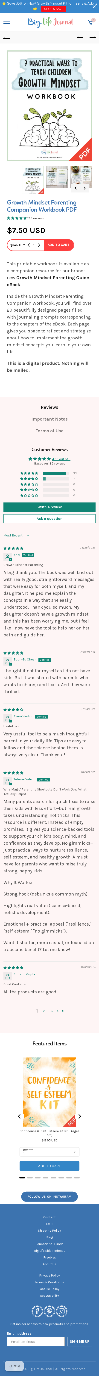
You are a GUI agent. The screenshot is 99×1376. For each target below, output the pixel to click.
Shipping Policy (49, 1231)
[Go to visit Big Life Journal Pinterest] (49, 1311)
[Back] (7, 37)
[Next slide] (84, 188)
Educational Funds (49, 1244)
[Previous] (19, 1116)
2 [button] (44, 1011)
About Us (49, 1264)
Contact (49, 1217)
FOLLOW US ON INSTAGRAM (50, 1196)
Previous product (80, 37)
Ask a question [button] (49, 518)
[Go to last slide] (75, 188)
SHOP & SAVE (53, 9)
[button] (94, 6)
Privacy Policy (49, 1275)
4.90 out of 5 (61, 459)
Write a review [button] (50, 507)
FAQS (49, 1224)
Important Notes (49, 419)
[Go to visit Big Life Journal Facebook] (37, 1311)
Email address (19, 1333)
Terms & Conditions (49, 1282)
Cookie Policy (49, 1289)
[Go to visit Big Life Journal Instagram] (61, 1311)
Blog (49, 1237)
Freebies (49, 1257)
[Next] (79, 1116)
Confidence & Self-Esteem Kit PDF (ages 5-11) (49, 1133)
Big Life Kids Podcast (49, 1251)
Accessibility (49, 1296)
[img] (13, 548)
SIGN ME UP (79, 1341)
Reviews (49, 407)
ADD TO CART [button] (59, 245)
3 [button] (52, 1011)
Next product (92, 37)
